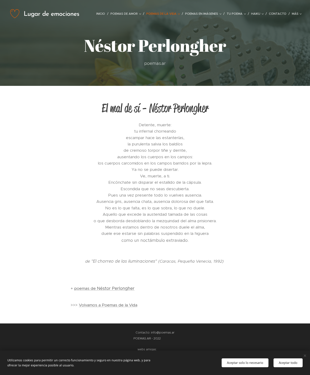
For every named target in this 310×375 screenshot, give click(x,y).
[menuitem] (101, 13)
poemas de (87, 288)
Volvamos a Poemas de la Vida (108, 305)
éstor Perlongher (117, 288)
